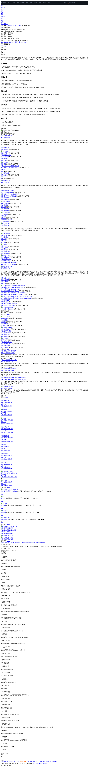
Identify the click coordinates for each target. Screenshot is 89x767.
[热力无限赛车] (5, 345)
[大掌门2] (4, 532)
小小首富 (3, 505)
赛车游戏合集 (5, 225)
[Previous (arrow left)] (1, 760)
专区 (2, 22)
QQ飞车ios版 (5, 318)
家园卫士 (3, 464)
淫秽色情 (5, 546)
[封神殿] (3, 445)
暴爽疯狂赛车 (5, 280)
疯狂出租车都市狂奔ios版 (8, 264)
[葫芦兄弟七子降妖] (7, 471)
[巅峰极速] (4, 320)
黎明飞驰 (3, 340)
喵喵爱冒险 (4, 437)
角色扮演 (10, 437)
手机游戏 (11, 25)
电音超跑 (3, 239)
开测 (2, 11)
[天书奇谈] (4, 480)
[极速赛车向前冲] (6, 331)
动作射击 (9, 464)
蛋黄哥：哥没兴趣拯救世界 (9, 167)
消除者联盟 (4, 149)
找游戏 (3, 7)
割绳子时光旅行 (5, 221)
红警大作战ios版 (6, 329)
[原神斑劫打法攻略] (7, 386)
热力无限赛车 (5, 347)
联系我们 (29, 761)
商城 (35, 2)
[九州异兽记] (5, 427)
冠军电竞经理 (5, 210)
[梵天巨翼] (4, 528)
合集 (2, 13)
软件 (2, 9)
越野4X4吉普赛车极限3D (8, 305)
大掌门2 (9, 532)
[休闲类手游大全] (6, 135)
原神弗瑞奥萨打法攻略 (8, 370)
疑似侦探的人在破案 (7, 192)
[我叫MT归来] (5, 526)
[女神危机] (4, 409)
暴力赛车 (3, 250)
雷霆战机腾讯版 (5, 343)
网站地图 (36, 761)
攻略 (27, 2)
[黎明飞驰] (4, 338)
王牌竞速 (3, 246)
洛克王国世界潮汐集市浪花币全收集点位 (13, 379)
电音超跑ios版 (5, 235)
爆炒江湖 (3, 207)
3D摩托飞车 (4, 325)
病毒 (26, 546)
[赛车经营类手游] (6, 266)
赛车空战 (18, 25)
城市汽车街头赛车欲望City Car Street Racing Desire (16, 298)
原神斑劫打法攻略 (6, 388)
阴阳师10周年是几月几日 (8, 361)
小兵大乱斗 (4, 175)
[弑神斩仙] (4, 533)
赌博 (11, 546)
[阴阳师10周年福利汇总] (8, 351)
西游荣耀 (10, 539)
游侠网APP (72, 2)
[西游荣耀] (4, 539)
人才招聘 (16, 761)
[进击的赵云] (5, 530)
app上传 (54, 761)
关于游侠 (3, 761)
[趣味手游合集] (5, 180)
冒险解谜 (10, 420)
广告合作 (10, 761)
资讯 (9, 2)
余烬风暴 (3, 455)
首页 (2, 5)
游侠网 (4, 2)
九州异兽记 (4, 429)
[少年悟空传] (5, 418)
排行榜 (3, 16)
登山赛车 (3, 242)
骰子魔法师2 (4, 214)
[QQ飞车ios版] (5, 316)
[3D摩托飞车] (5, 323)
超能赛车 (3, 512)
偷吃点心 (3, 218)
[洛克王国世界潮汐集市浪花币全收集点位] (14, 377)
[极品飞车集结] (5, 334)
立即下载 (3, 404)
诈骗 (16, 546)
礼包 (2, 15)
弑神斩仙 (10, 533)
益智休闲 (9, 482)
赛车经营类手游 (5, 268)
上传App (3, 46)
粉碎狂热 (3, 160)
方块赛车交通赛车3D (7, 309)
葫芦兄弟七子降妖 (6, 473)
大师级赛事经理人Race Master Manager (12, 287)
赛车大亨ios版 (5, 257)
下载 (13, 2)
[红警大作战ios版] (6, 327)
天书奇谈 (3, 482)
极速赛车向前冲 (5, 333)
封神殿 (3, 446)
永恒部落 (10, 535)
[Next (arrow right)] (3, 760)
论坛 (31, 2)
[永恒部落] (4, 535)
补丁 (18, 2)
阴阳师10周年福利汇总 (8, 353)
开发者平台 (4, 24)
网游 (40, 2)
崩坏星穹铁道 (5, 519)
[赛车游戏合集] (5, 223)
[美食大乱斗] (5, 400)
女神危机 (3, 411)
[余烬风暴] (4, 453)
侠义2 (2, 498)
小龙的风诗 (4, 153)
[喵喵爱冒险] (5, 436)
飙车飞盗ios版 (5, 253)
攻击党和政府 (34, 546)
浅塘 (2, 171)
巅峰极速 (3, 322)
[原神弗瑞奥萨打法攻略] (8, 368)
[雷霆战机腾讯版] (6, 342)
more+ (8, 314)
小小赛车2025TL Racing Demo (10, 291)
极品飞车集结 (5, 336)
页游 (49, 2)
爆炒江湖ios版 (5, 203)
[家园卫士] (4, 462)
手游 (44, 2)
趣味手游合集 (5, 182)
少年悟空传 (4, 420)
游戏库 (22, 2)
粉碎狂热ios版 (5, 156)
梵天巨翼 (10, 528)
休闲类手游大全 (5, 137)
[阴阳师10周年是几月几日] (9, 360)
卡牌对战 (10, 402)
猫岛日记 (3, 164)
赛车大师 (3, 283)
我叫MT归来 (13, 526)
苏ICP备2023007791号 (40, 763)
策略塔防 (10, 429)
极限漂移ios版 (5, 260)
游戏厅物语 (4, 199)
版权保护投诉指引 (45, 761)
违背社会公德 (45, 546)
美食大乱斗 (4, 402)
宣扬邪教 (54, 546)
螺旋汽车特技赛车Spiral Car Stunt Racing (13, 294)
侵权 (21, 546)
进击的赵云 (12, 530)
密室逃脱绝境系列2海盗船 (9, 491)
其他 (60, 546)
